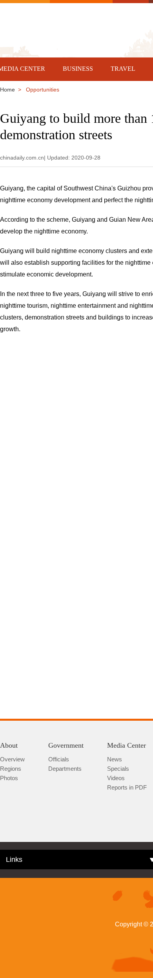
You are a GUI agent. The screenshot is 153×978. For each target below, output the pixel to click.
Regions (10, 768)
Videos (116, 778)
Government (66, 745)
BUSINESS (78, 68)
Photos (9, 778)
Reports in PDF (127, 787)
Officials (58, 759)
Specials (118, 768)
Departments (65, 768)
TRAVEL (123, 68)
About (9, 745)
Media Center (126, 745)
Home (7, 89)
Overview (12, 759)
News (114, 759)
